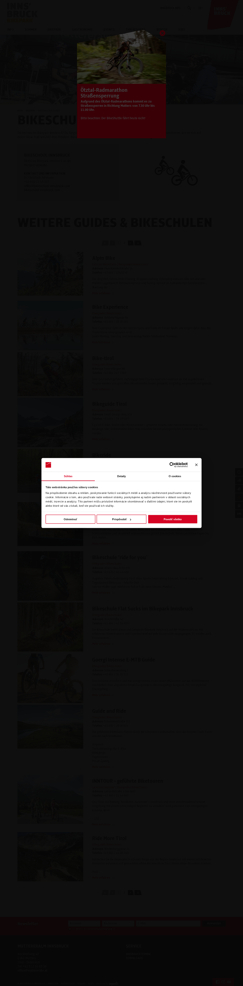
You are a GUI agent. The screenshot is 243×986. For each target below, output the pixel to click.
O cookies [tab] (175, 476)
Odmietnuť (70, 519)
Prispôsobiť (119, 519)
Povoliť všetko (173, 519)
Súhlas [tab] (68, 476)
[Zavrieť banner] (196, 465)
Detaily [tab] (121, 476)
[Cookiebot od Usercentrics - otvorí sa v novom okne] (172, 465)
